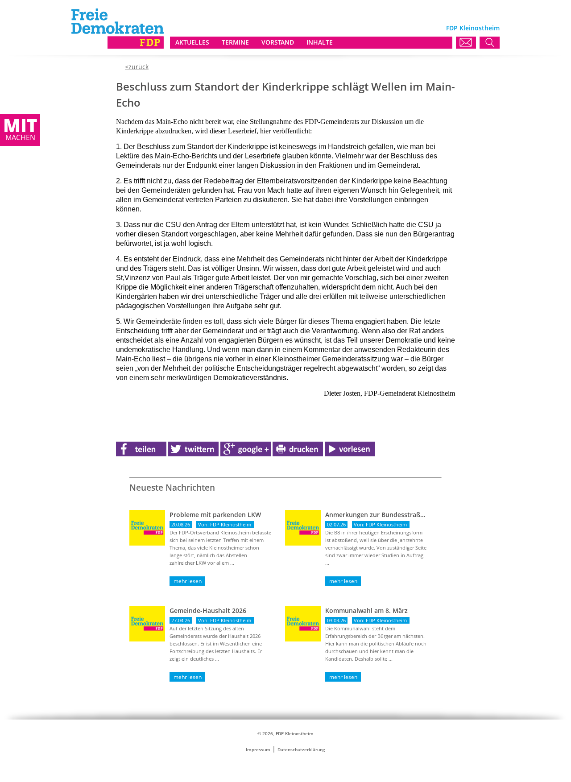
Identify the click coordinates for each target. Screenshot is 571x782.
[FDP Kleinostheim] (117, 46)
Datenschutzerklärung (301, 750)
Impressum (258, 750)
